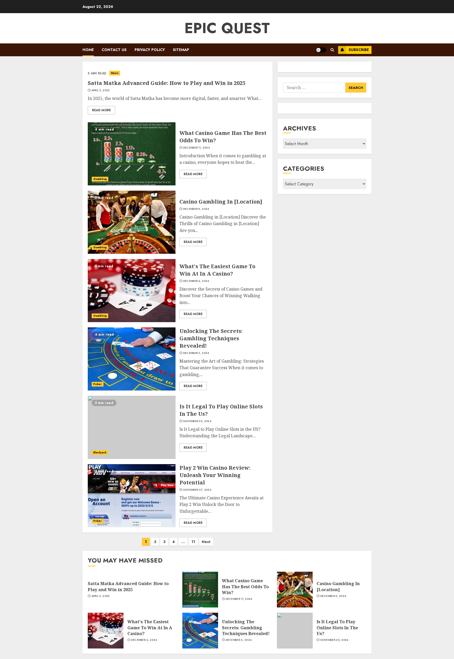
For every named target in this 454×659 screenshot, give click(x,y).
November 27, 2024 (197, 490)
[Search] (332, 50)
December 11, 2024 (196, 148)
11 (193, 541)
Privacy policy (150, 49)
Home (88, 49)
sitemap (181, 49)
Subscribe (359, 49)
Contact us (114, 49)
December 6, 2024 (196, 281)
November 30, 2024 (197, 421)
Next (206, 541)
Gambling (100, 179)
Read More (101, 110)
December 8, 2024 (196, 209)
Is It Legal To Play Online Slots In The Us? (337, 627)
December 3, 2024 (196, 353)
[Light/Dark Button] (321, 50)
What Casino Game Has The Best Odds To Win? (245, 586)
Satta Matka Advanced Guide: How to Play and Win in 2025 (166, 83)
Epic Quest (227, 28)
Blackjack (99, 452)
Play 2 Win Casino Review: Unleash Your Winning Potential (214, 475)
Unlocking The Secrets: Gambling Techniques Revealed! (211, 338)
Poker (97, 384)
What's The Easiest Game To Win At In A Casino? (217, 270)
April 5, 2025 (100, 90)
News (114, 73)
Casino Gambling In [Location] (220, 201)
